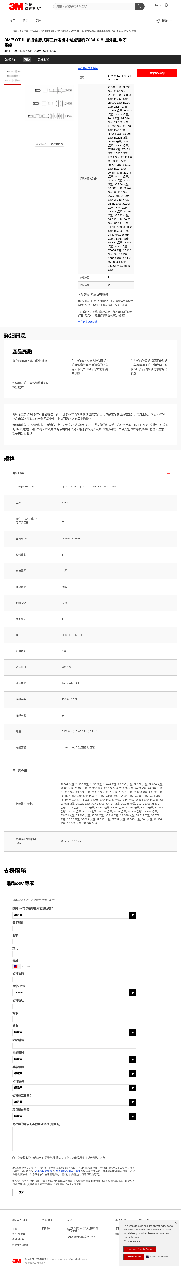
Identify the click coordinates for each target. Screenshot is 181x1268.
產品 (13, 21)
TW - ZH (159, 5)
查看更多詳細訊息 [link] (88, 322)
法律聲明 (29, 1259)
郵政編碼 (18, 1040)
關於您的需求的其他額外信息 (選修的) (36, 1124)
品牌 (38, 21)
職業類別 (18, 1067)
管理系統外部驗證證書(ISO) (81, 1237)
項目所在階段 (20, 1110)
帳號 (164, 21)
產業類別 (18, 1053)
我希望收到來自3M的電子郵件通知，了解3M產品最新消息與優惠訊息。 (62, 1158)
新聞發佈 (46, 1228)
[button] (157, 1257)
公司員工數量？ (22, 1095)
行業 (25, 21)
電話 (15, 961)
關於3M (16, 1228)
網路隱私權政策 (43, 1171)
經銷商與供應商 (20, 1245)
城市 (15, 1013)
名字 (15, 935)
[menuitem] (10, 59)
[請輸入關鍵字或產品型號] (140, 6)
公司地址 (18, 1000)
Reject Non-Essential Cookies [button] (139, 1249)
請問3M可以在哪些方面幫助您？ (33, 908)
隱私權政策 (41, 1259)
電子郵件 (18, 923)
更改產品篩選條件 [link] (88, 68)
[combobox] (17, 966)
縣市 (15, 1026)
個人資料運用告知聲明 (68, 1171)
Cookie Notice (132, 1241)
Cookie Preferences (78, 1259)
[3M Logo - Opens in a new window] (29, 6)
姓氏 (15, 948)
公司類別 (18, 1081)
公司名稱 (18, 973)
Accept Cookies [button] (133, 1257)
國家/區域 (18, 986)
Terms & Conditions (58, 1259)
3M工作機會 (18, 1234)
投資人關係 (18, 1239)
